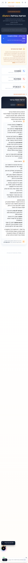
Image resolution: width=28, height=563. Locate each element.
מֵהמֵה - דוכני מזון (14, 2)
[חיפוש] (22, 2)
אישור (5, 559)
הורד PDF (20, 105)
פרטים (9, 559)
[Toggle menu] (25, 2)
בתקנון (13, 62)
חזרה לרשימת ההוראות (19, 94)
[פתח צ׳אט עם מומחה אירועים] (3, 548)
